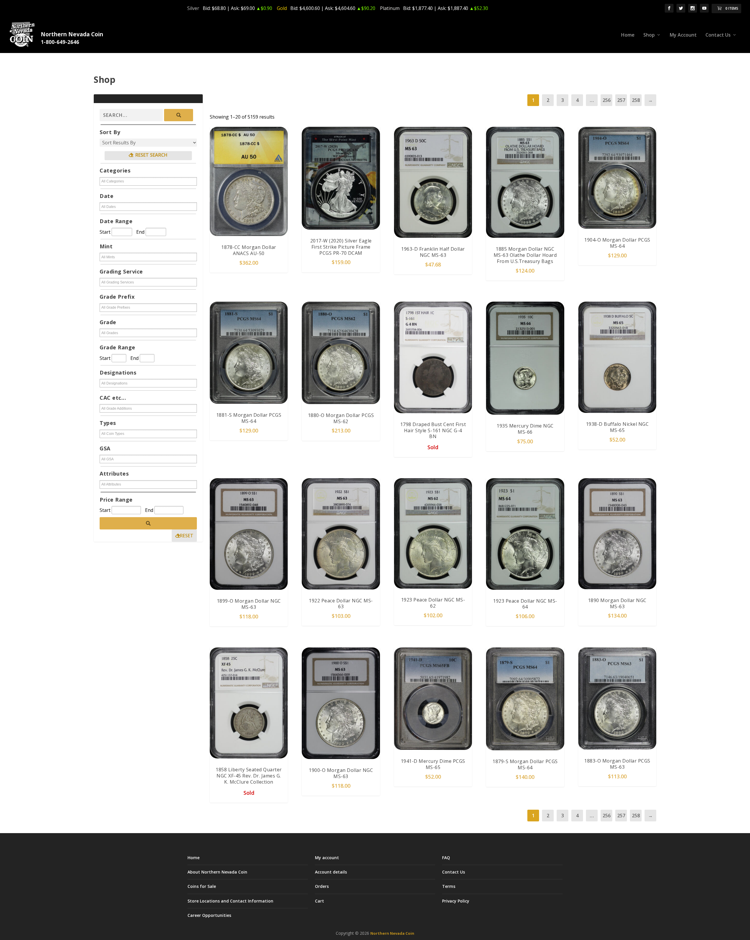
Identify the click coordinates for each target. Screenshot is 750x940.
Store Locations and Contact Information (230, 901)
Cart (319, 901)
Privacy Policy (455, 901)
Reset (186, 535)
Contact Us (718, 35)
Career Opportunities (209, 915)
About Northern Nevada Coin (217, 872)
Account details (331, 872)
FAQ (446, 857)
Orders (322, 886)
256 (607, 100)
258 (636, 100)
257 (621, 100)
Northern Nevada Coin (392, 933)
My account (327, 857)
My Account (683, 35)
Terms (448, 886)
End (140, 232)
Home (628, 35)
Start (105, 232)
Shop (649, 35)
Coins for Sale (202, 886)
